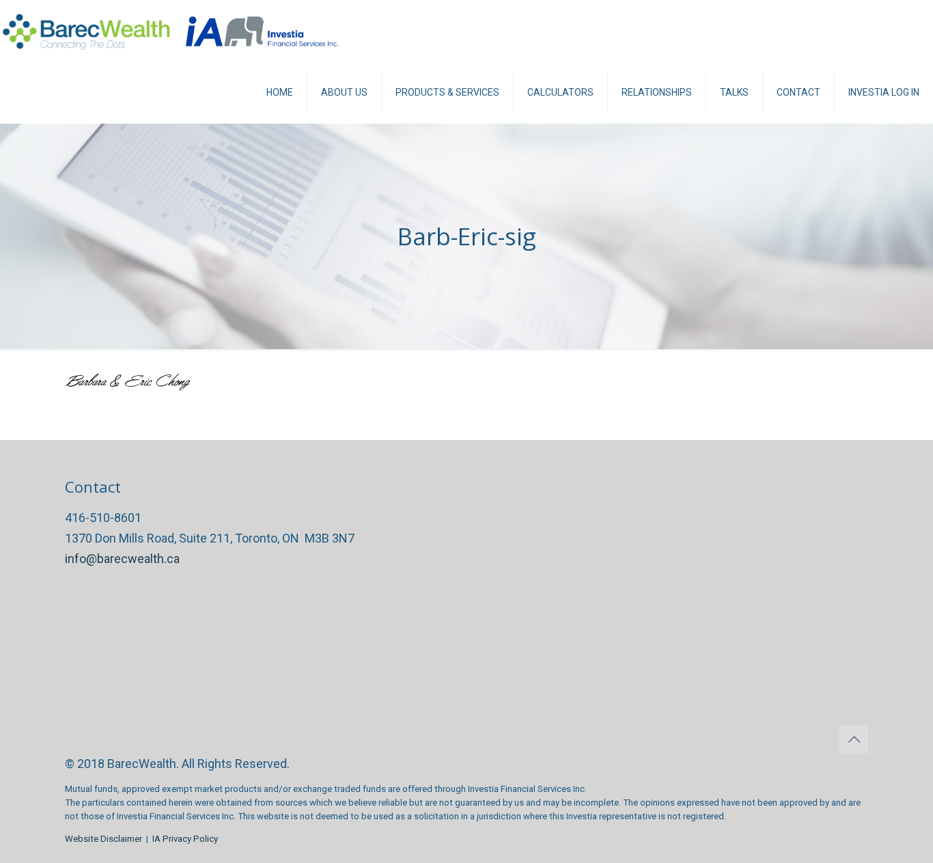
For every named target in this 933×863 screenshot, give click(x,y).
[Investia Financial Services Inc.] (262, 30)
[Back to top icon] (853, 739)
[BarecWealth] (86, 30)
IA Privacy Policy (185, 839)
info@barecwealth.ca (122, 558)
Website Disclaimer (103, 839)
